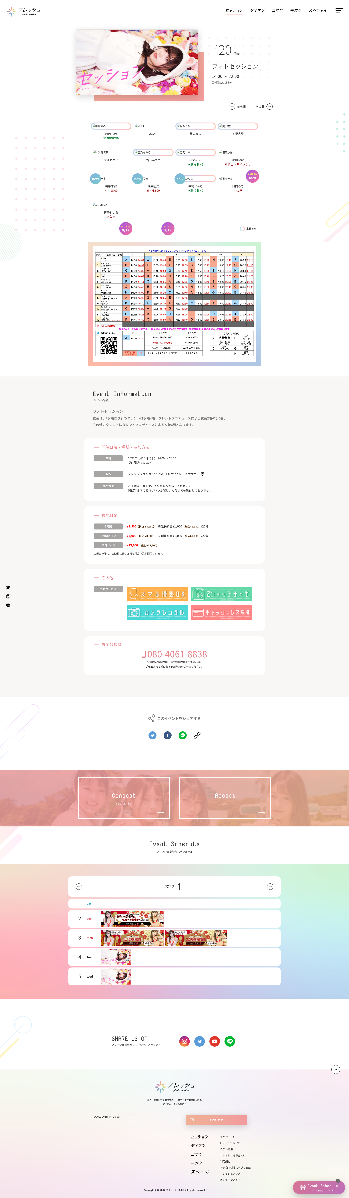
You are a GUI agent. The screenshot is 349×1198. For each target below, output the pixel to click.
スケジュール (227, 1137)
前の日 (241, 106)
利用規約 (176, 666)
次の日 (260, 106)
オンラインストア (230, 1179)
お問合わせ (216, 1120)
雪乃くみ (196, 160)
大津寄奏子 (111, 160)
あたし (153, 133)
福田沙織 (238, 160)
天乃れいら (111, 212)
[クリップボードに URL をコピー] (197, 733)
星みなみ (195, 133)
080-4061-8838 (177, 653)
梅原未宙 (111, 186)
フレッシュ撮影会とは (233, 1155)
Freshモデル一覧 (230, 1143)
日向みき (238, 186)
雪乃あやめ (153, 160)
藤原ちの (111, 133)
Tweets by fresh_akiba (106, 1116)
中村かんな (195, 186)
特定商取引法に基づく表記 (235, 1167)
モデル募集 (226, 1149)
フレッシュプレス (230, 1173)
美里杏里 (238, 133)
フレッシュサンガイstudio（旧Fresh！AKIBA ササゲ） (163, 474)
